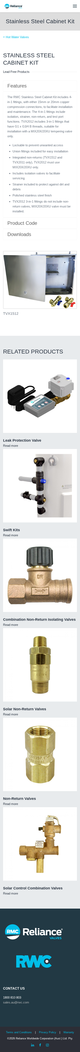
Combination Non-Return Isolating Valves (39, 619)
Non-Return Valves (19, 799)
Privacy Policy (47, 1032)
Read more (10, 445)
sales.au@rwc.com (16, 1002)
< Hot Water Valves (16, 37)
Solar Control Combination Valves (33, 888)
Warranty (68, 1032)
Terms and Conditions (19, 1032)
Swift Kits (11, 530)
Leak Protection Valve (22, 440)
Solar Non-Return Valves (24, 709)
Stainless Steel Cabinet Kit (40, 21)
